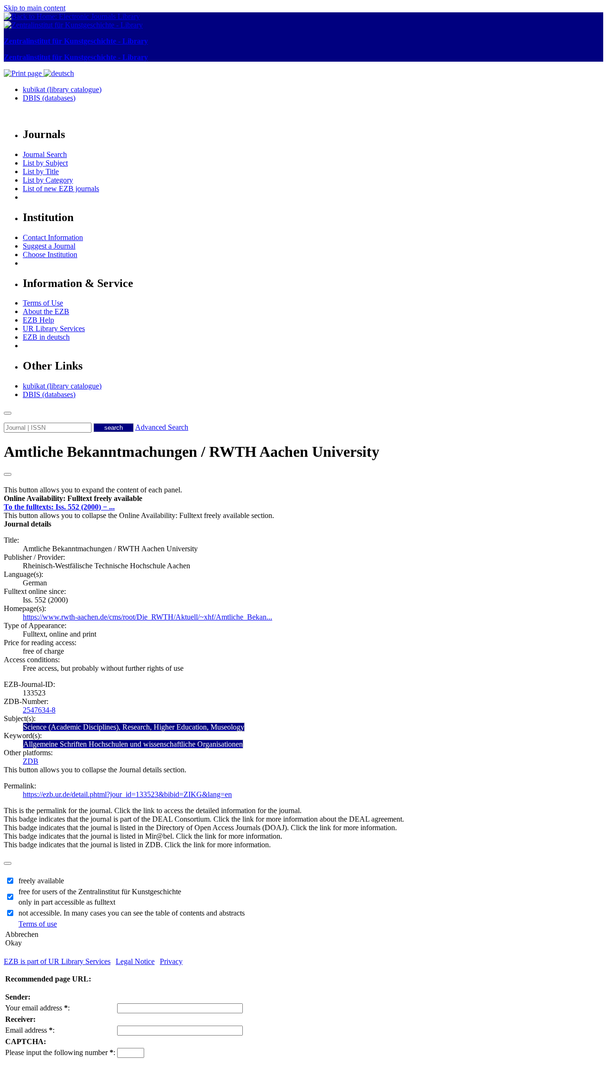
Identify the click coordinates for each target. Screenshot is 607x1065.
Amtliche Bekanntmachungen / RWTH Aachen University (191, 451)
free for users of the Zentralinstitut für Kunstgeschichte (99, 892)
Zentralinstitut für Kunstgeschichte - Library (76, 41)
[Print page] (24, 73)
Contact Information (53, 237)
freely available (41, 881)
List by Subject (45, 163)
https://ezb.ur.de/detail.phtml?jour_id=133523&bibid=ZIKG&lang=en (127, 794)
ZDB (30, 761)
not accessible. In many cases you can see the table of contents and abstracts (131, 913)
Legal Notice (135, 961)
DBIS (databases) (49, 98)
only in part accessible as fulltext (66, 902)
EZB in (46, 337)
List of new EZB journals (61, 189)
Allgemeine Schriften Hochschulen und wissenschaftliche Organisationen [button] (133, 744)
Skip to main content (34, 8)
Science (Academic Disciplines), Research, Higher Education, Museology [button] (133, 727)
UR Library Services (54, 328)
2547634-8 (39, 710)
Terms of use (37, 924)
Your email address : (37, 1008)
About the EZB (46, 311)
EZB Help (38, 320)
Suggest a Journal (49, 246)
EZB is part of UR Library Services (57, 961)
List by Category (48, 180)
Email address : (30, 1030)
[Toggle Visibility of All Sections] (7, 474)
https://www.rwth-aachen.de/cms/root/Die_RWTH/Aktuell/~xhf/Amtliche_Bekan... (147, 617)
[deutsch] (59, 73)
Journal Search (45, 154)
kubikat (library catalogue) (62, 89)
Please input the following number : (60, 1052)
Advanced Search (161, 427)
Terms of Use (43, 303)
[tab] (303, 498)
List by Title (41, 171)
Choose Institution (50, 254)
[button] (73, 498)
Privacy (171, 961)
